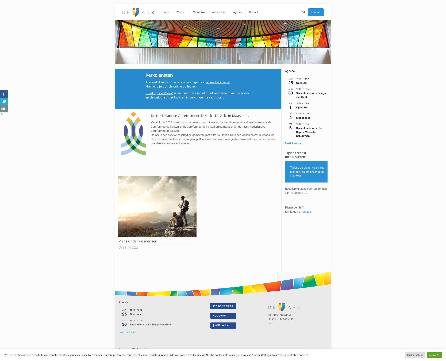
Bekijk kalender (293, 143)
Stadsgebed (303, 117)
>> (269, 323)
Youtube (306, 211)
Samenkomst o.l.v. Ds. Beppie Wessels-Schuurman (309, 132)
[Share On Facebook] (4, 94)
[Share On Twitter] (4, 101)
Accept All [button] (434, 355)
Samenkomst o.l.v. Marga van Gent (150, 324)
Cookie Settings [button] (415, 355)
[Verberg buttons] (1, 114)
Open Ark (301, 83)
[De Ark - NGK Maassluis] (138, 12)
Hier (148, 86)
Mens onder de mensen (137, 241)
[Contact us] (4, 108)
